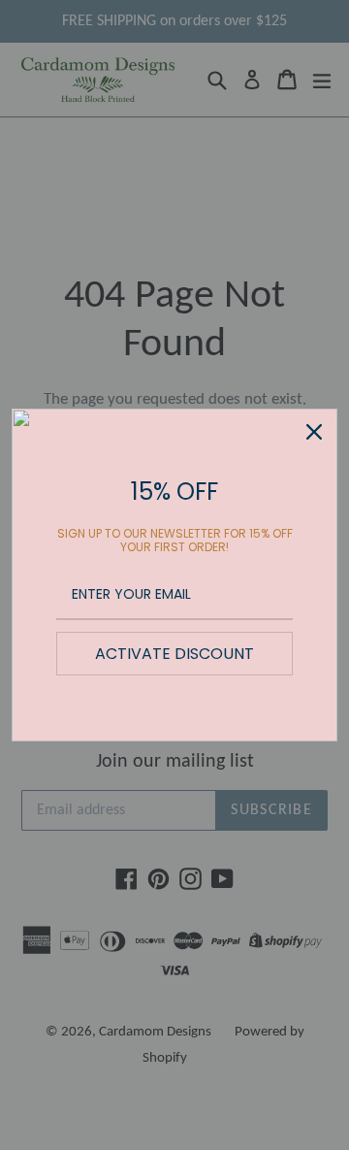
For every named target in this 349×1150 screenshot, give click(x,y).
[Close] (314, 432)
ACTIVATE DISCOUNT (174, 653)
